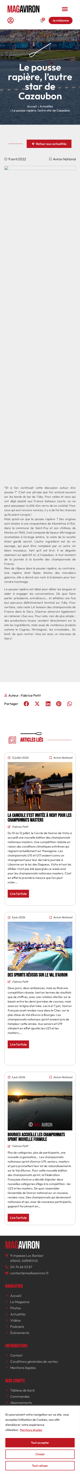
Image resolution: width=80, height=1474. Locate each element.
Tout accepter (40, 1443)
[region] (40, 1440)
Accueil (32, 106)
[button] (65, 9)
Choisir (40, 1454)
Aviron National (64, 159)
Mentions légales (31, 1430)
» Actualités (45, 106)
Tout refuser (40, 1466)
